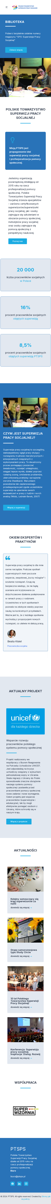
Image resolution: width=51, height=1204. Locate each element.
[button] (6, 7)
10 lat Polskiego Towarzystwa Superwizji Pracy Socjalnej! (25, 1001)
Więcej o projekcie (18, 821)
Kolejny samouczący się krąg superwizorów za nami (24, 901)
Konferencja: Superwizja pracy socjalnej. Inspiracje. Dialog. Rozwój (25, 1052)
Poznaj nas (18, 241)
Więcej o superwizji (16, 507)
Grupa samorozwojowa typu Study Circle (24, 951)
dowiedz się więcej (20, 907)
